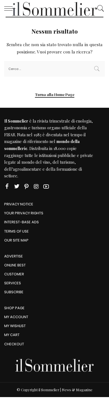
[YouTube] (46, 186)
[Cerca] (99, 8)
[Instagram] (36, 186)
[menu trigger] (11, 8)
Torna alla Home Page (54, 94)
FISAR (9, 134)
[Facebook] (7, 186)
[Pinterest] (26, 186)
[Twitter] (17, 186)
